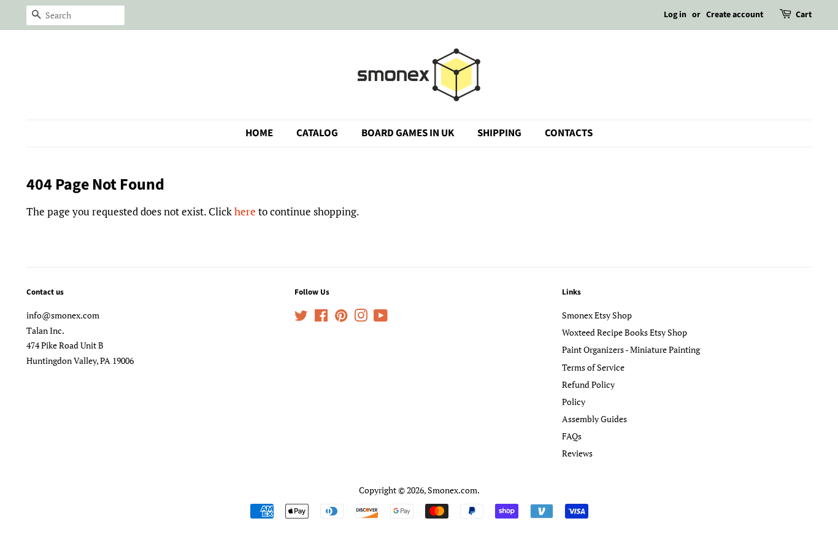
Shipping (499, 133)
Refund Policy (588, 384)
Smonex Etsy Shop (597, 315)
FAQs (572, 436)
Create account (734, 15)
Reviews (577, 453)
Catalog (317, 133)
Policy (573, 401)
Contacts (569, 133)
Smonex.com (452, 490)
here (245, 211)
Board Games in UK (407, 133)
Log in (675, 15)
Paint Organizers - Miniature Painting (631, 349)
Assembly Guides (594, 419)
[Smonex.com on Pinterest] (341, 317)
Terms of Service (593, 367)
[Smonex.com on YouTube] (381, 317)
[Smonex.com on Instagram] (360, 317)
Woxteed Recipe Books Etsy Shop (624, 332)
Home (259, 133)
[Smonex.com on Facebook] (321, 317)
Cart (804, 15)
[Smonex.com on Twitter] (301, 317)
